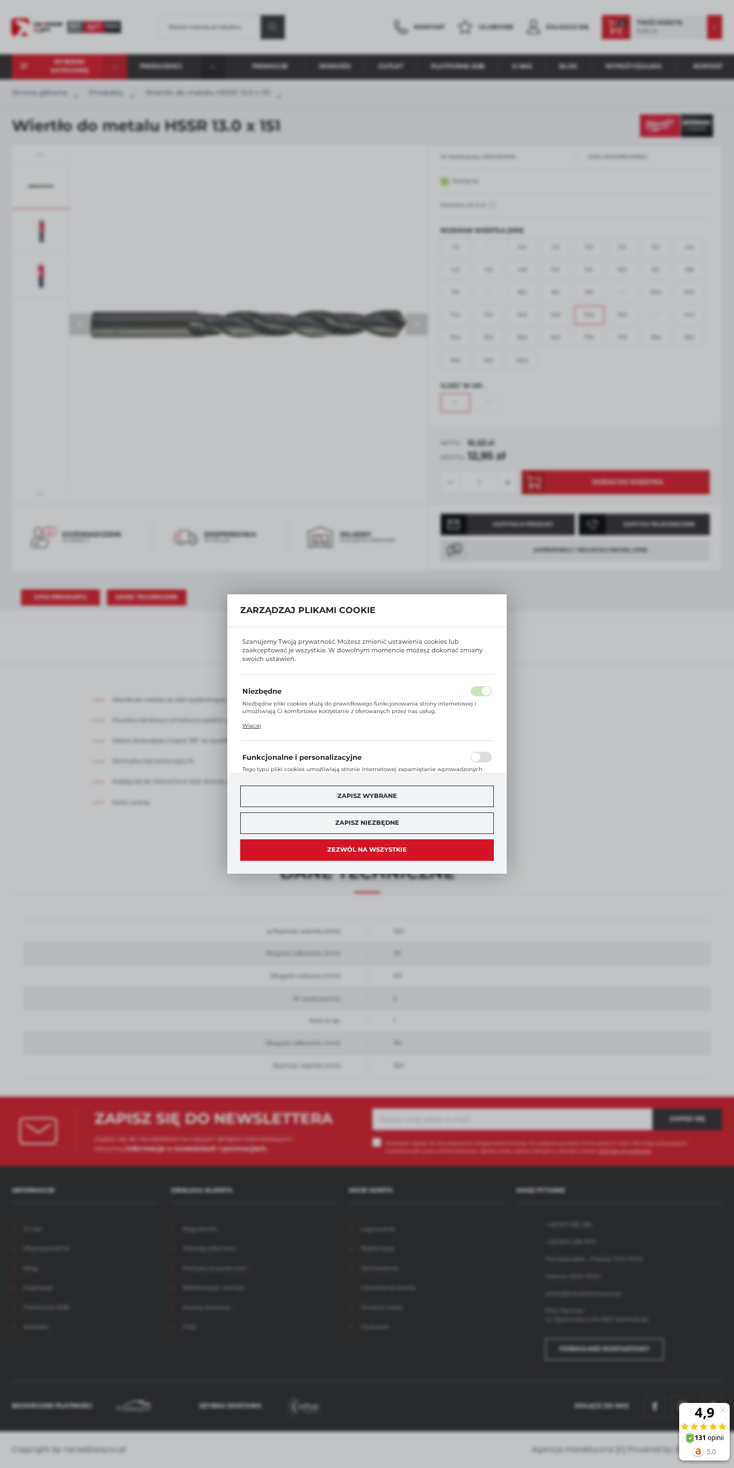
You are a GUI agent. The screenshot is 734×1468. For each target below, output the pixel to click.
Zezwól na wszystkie (367, 849)
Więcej (251, 725)
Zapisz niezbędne (367, 822)
